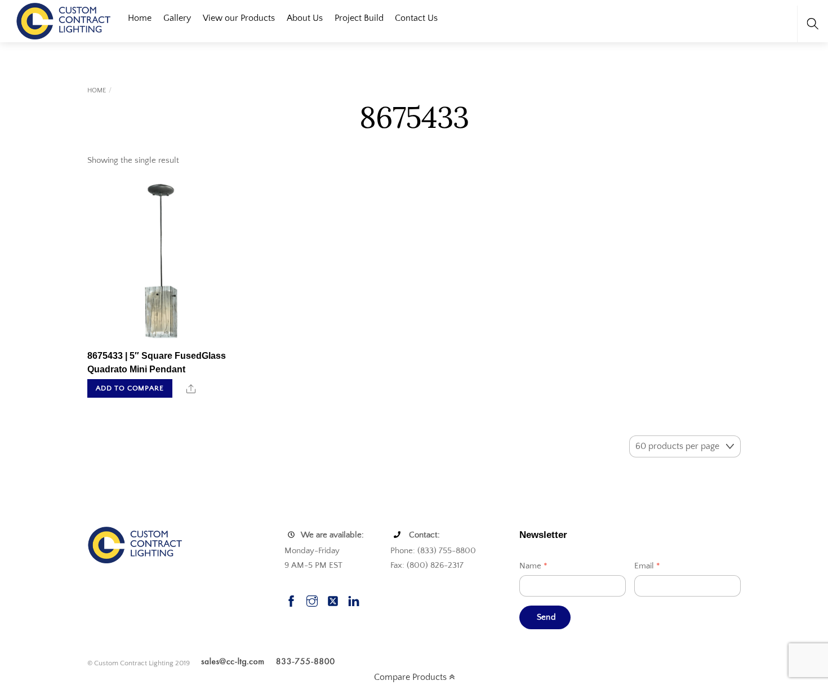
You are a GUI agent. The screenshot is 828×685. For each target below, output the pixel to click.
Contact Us (416, 18)
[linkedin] (354, 599)
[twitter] (333, 599)
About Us (305, 18)
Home (140, 18)
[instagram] (312, 599)
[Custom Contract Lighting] (64, 20)
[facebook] (291, 599)
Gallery (177, 18)
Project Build (359, 18)
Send (546, 617)
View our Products (239, 18)
